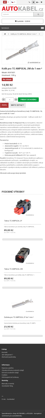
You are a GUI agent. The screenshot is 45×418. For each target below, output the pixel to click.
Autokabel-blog (7, 386)
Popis (4, 105)
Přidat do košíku (28, 100)
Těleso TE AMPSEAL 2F (13, 221)
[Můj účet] (37, 2)
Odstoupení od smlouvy (10, 377)
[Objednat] (41, 2)
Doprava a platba (8, 368)
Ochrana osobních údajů (10, 372)
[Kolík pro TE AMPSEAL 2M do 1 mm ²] (22, 50)
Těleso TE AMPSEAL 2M (13, 269)
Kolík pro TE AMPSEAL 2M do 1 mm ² (24, 34)
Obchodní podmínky (9, 357)
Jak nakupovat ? (7, 355)
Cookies (4, 375)
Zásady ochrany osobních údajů (13, 370)
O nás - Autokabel (8, 399)
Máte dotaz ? (17, 105)
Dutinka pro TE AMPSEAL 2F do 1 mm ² (19, 317)
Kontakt (5, 352)
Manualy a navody (8, 383)
